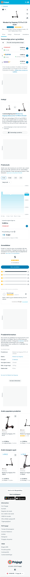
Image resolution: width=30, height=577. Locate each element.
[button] (4, 9)
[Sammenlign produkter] (27, 18)
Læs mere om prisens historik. (14, 173)
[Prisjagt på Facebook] (15, 569)
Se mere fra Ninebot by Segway (9, 375)
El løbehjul (5, 6)
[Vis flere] (2, 48)
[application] (15, 201)
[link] (15, 119)
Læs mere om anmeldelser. (13, 253)
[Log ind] (28, 2)
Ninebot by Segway (17, 356)
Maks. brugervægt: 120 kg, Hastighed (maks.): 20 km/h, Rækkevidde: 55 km (15, 30)
